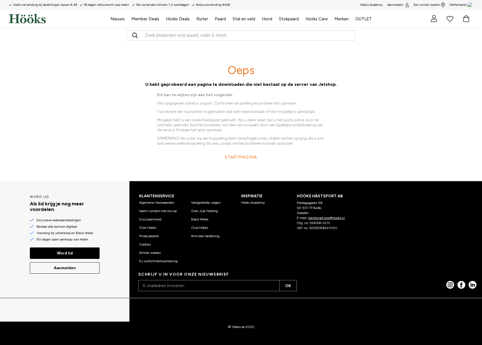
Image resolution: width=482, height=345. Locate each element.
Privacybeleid (149, 236)
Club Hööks (199, 228)
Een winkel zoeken (426, 5)
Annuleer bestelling (205, 236)
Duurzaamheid (150, 219)
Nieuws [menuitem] (117, 18)
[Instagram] (450, 285)
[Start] (58, 18)
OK (288, 285)
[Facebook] (461, 285)
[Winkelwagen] (466, 18)
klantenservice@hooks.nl (326, 218)
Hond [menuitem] (267, 18)
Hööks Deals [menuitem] (178, 18)
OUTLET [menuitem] (363, 18)
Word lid (65, 253)
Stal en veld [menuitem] (244, 18)
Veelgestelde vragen (206, 203)
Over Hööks (147, 228)
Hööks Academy (253, 203)
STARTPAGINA (241, 157)
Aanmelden (395, 5)
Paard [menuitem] (220, 18)
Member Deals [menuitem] (145, 18)
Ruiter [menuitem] (202, 18)
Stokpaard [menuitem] (289, 18)
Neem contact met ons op (158, 211)
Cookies (145, 244)
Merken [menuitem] (341, 18)
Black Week (199, 219)
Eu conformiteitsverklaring (158, 261)
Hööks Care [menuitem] (316, 18)
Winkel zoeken (150, 253)
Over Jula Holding (204, 211)
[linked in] (472, 285)
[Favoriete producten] (450, 18)
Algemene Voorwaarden (156, 203)
